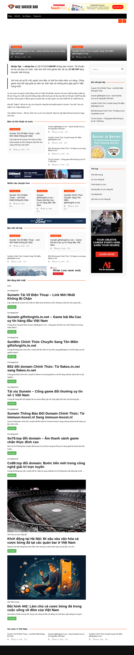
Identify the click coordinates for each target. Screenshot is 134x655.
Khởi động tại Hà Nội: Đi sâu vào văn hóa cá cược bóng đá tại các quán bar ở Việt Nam (43, 540)
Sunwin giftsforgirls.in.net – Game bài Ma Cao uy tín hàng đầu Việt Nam (46, 200)
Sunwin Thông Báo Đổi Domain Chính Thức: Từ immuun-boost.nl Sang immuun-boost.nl (45, 415)
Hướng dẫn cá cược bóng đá (102, 189)
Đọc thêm (12, 307)
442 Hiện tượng (13, 602)
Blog (10, 16)
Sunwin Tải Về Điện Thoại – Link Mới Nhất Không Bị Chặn (19, 197)
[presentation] (120, 21)
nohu (9, 286)
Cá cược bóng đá (97, 179)
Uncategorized (14, 47)
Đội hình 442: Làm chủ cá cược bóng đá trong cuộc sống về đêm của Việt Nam (44, 608)
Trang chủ (37, 16)
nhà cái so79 (21, 80)
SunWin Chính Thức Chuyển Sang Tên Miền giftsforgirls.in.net (42, 343)
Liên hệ (17, 16)
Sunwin (19, 113)
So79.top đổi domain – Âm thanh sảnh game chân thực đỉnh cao (43, 440)
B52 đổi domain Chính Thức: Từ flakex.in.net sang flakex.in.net (43, 368)
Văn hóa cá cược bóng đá (17, 534)
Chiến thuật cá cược (98, 184)
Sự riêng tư (26, 16)
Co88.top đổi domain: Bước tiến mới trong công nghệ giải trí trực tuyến (46, 465)
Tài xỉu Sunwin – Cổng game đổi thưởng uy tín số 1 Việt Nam (45, 393)
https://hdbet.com (23, 107)
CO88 (75, 99)
